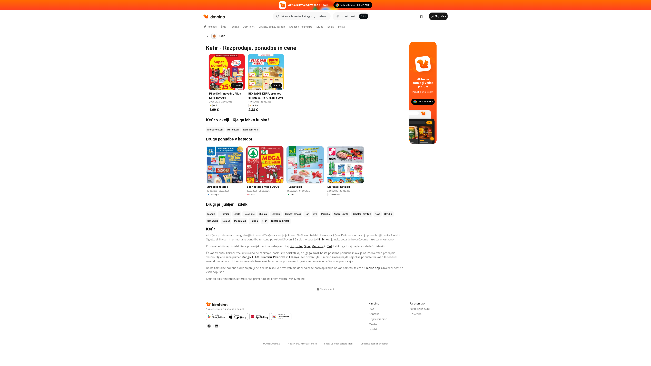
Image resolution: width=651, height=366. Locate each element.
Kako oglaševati (419, 309)
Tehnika (234, 26)
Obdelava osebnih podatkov (374, 343)
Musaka (263, 214)
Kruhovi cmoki (292, 214)
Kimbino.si (323, 239)
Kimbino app (372, 268)
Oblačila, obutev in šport (272, 26)
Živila (223, 26)
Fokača (226, 221)
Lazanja (276, 214)
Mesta (341, 26)
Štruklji (388, 214)
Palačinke (249, 214)
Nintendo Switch (280, 221)
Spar (307, 246)
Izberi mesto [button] (349, 16)
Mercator (317, 246)
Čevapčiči (212, 221)
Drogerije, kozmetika (300, 26)
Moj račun (440, 16)
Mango (211, 214)
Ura (315, 214)
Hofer (299, 246)
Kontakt (374, 314)
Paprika (325, 214)
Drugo (319, 26)
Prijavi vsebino (378, 319)
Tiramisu (224, 214)
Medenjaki (240, 221)
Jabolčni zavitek (362, 214)
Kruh (264, 221)
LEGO (237, 214)
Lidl (292, 246)
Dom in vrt (248, 26)
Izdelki (330, 26)
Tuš (329, 246)
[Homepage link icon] (318, 289)
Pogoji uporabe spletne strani (338, 343)
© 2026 (271, 343)
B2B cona (415, 314)
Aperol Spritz (341, 214)
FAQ (371, 309)
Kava (377, 214)
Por (307, 214)
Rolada (254, 221)
